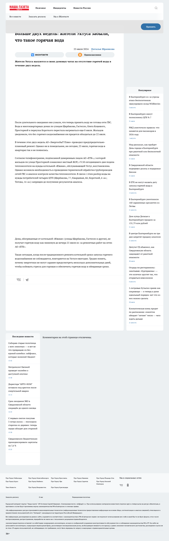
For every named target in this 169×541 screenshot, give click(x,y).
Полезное (41, 8)
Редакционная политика (81, 497)
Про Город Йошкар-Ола (105, 478)
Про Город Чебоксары (14, 478)
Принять (151, 26)
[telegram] (28, 280)
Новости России (82, 8)
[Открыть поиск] (156, 8)
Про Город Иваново (81, 478)
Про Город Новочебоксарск (38, 478)
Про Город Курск (12, 481)
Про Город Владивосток (37, 487)
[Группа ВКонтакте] (39, 54)
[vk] (19, 280)
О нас (41, 497)
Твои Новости (11, 487)
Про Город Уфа (56, 481)
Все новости (15, 16)
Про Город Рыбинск (35, 481)
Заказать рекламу (37, 16)
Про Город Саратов (81, 481)
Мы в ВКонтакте (61, 16)
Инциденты (59, 8)
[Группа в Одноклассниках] (89, 54)
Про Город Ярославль (59, 478)
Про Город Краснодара (59, 487)
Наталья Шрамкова (102, 49)
